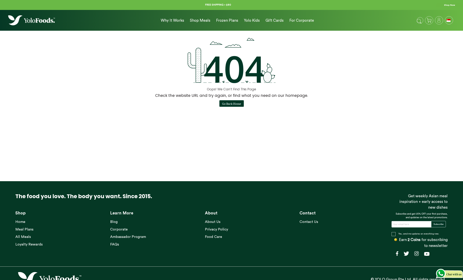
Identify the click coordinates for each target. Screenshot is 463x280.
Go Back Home (231, 103)
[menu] (236, 20)
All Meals (23, 237)
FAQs (114, 244)
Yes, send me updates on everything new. (418, 234)
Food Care (213, 237)
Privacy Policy (216, 229)
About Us (212, 222)
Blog (114, 222)
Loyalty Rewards (29, 244)
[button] (449, 20)
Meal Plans (24, 229)
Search (419, 21)
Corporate (119, 229)
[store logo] (31, 20)
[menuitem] (172, 20)
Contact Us (309, 222)
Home (20, 222)
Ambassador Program (128, 237)
